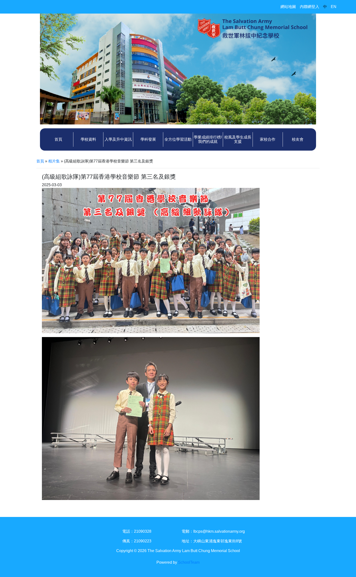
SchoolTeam (189, 562)
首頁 (58, 139)
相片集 (54, 161)
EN (333, 7)
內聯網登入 (309, 7)
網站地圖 (288, 7)
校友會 (297, 139)
